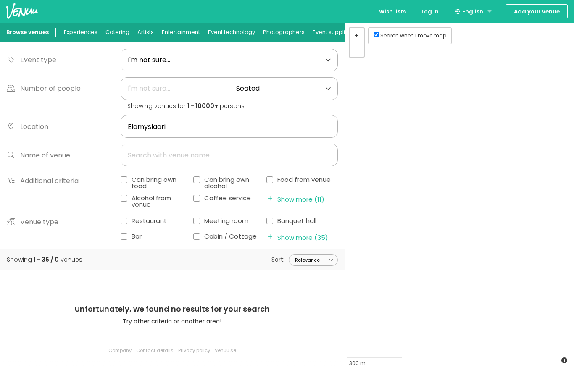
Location (34, 126)
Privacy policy (194, 350)
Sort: (277, 259)
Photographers (284, 32)
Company (120, 350)
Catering (117, 32)
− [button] (357, 49)
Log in (430, 12)
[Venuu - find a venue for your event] (22, 11)
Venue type (39, 222)
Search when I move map (413, 35)
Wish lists (392, 12)
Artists (145, 32)
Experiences (80, 32)
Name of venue (45, 155)
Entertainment (181, 32)
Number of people (50, 88)
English (472, 12)
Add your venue (537, 12)
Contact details (155, 350)
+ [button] (357, 35)
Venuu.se (225, 350)
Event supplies (332, 32)
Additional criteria (49, 181)
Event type (38, 60)
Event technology (231, 32)
